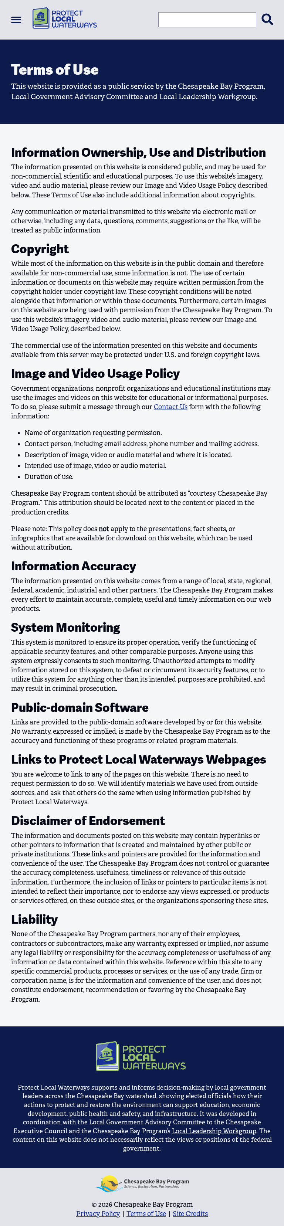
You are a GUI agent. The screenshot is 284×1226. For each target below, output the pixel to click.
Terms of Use (146, 1214)
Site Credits (190, 1214)
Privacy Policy (98, 1214)
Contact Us (170, 407)
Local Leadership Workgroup (214, 1131)
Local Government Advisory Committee (147, 1122)
